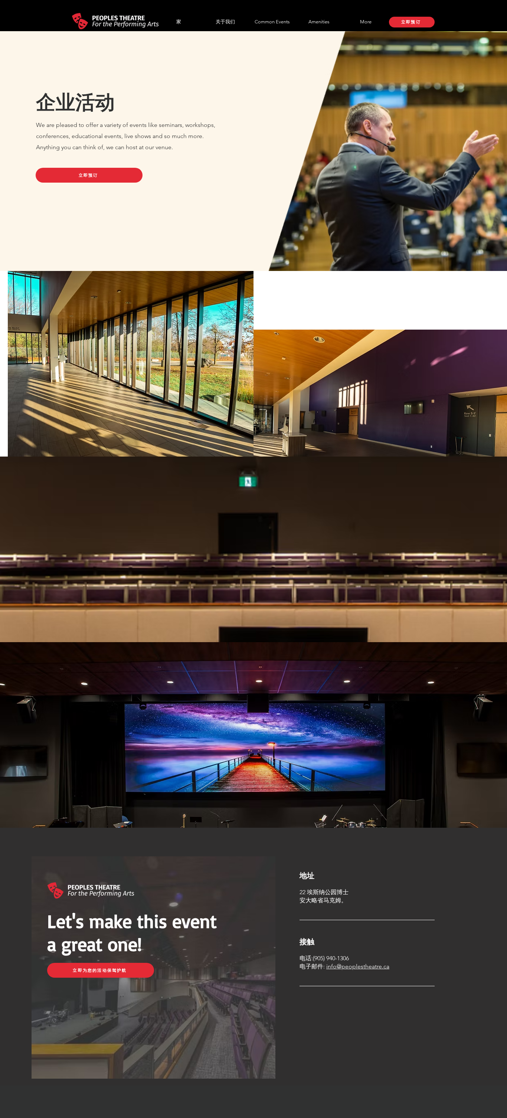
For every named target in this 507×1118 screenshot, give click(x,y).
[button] (272, 22)
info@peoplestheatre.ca (357, 966)
